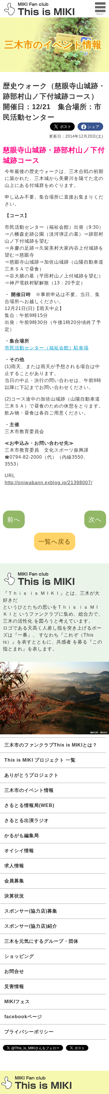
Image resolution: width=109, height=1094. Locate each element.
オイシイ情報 (19, 850)
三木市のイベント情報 (53, 44)
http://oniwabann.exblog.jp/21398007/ (48, 482)
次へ (95, 519)
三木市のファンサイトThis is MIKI (36, 1082)
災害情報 (14, 986)
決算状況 (14, 895)
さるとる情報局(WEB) (29, 805)
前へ (13, 519)
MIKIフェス (17, 1001)
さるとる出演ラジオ (26, 820)
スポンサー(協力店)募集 (30, 911)
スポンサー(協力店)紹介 (30, 926)
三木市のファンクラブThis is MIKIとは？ (50, 744)
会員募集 (14, 880)
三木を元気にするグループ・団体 (41, 941)
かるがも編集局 (21, 835)
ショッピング (19, 956)
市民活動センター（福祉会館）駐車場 (47, 347)
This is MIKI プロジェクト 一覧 (40, 760)
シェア (93, 127)
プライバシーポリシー (29, 1031)
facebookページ (23, 1016)
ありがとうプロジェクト (31, 775)
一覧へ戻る (54, 541)
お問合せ (14, 971)
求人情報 (14, 865)
